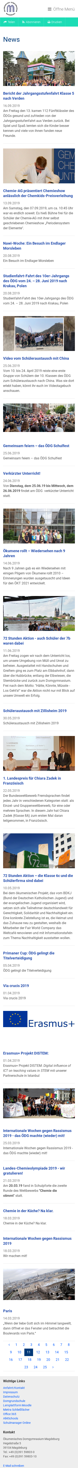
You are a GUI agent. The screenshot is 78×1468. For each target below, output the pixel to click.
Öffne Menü (63, 9)
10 (19, 1352)
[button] (9, 22)
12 (38, 1352)
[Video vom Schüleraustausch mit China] (39, 333)
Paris (7, 1311)
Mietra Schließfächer (16, 1409)
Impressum (10, 1392)
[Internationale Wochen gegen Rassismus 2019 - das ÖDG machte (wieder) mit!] (39, 1105)
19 (39, 1360)
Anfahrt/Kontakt (14, 1388)
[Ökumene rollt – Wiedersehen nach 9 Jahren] (39, 526)
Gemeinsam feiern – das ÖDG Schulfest (36, 446)
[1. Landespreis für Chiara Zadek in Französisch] (39, 753)
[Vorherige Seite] (9, 1345)
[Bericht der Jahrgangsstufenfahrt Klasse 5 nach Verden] (39, 68)
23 (26, 1367)
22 (67, 1360)
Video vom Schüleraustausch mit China (36, 358)
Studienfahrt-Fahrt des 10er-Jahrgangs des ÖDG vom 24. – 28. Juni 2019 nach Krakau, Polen (36, 281)
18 (29, 1360)
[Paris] (39, 1286)
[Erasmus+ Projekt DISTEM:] (39, 1028)
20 (48, 1360)
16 (11, 1360)
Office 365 (9, 1414)
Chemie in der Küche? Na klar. (28, 1211)
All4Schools (10, 1418)
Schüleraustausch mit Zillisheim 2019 (35, 711)
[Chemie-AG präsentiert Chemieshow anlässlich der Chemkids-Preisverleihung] (39, 165)
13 (47, 1352)
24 (35, 1367)
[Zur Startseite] (10, 8)
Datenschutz (11, 1396)
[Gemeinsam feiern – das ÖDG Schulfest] (39, 420)
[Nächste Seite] (53, 1367)
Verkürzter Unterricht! (21, 473)
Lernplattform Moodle (17, 1405)
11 (30, 1352)
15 (66, 1352)
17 (20, 1360)
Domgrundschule (14, 1401)
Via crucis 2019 (16, 986)
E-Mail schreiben (13, 1465)
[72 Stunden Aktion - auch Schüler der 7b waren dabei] (39, 613)
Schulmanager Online (17, 1422)
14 (57, 1352)
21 (57, 1360)
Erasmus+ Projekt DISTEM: (26, 1053)
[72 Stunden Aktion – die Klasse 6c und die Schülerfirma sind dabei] (39, 850)
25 (45, 1367)
